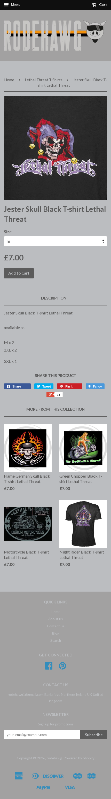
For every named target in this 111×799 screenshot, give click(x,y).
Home (9, 79)
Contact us (55, 626)
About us (55, 619)
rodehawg (54, 758)
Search (55, 640)
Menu (15, 4)
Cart (102, 4)
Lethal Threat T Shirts (43, 79)
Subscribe (94, 734)
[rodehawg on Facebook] (49, 667)
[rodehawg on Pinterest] (62, 667)
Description (53, 298)
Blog (55, 633)
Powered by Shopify (79, 758)
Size (8, 231)
